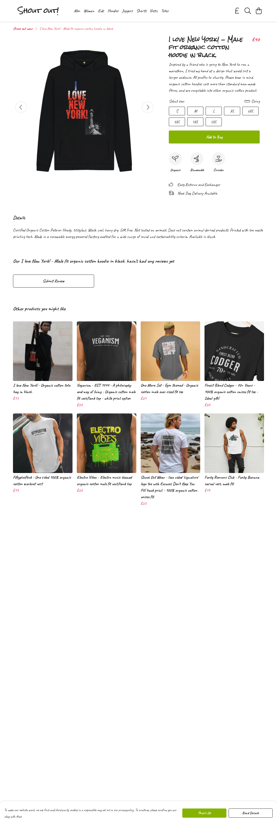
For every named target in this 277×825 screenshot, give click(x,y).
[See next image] (147, 107)
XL (232, 111)
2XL (250, 111)
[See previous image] (21, 107)
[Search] (247, 10)
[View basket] (258, 10)
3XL (177, 122)
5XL (214, 122)
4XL (195, 122)
